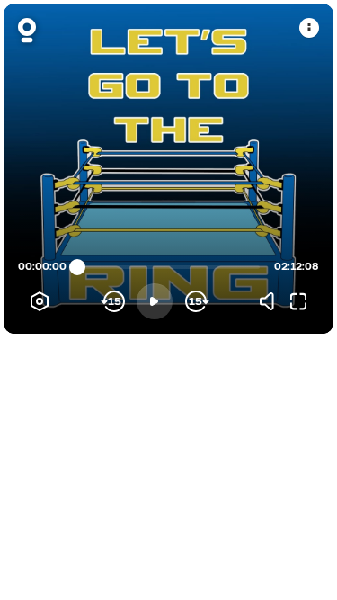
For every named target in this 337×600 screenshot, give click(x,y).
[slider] (77, 267)
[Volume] (271, 301)
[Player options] (40, 301)
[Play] (155, 301)
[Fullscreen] (298, 301)
